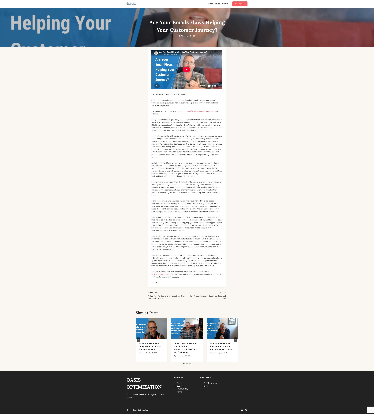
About (217, 4)
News (187, 17)
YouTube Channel (210, 383)
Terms (179, 392)
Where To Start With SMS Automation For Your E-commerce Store (222, 346)
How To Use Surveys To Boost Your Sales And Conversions (208, 296)
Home (210, 4)
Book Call (180, 386)
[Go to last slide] (138, 339)
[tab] (183, 363)
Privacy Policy (182, 389)
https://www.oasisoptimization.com (200, 111)
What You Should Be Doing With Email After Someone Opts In (150, 346)
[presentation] (151, 328)
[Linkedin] (245, 410)
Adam (183, 36)
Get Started (239, 4)
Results (225, 4)
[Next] (235, 339)
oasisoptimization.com (160, 274)
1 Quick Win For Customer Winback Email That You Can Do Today (166, 296)
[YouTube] (242, 410)
